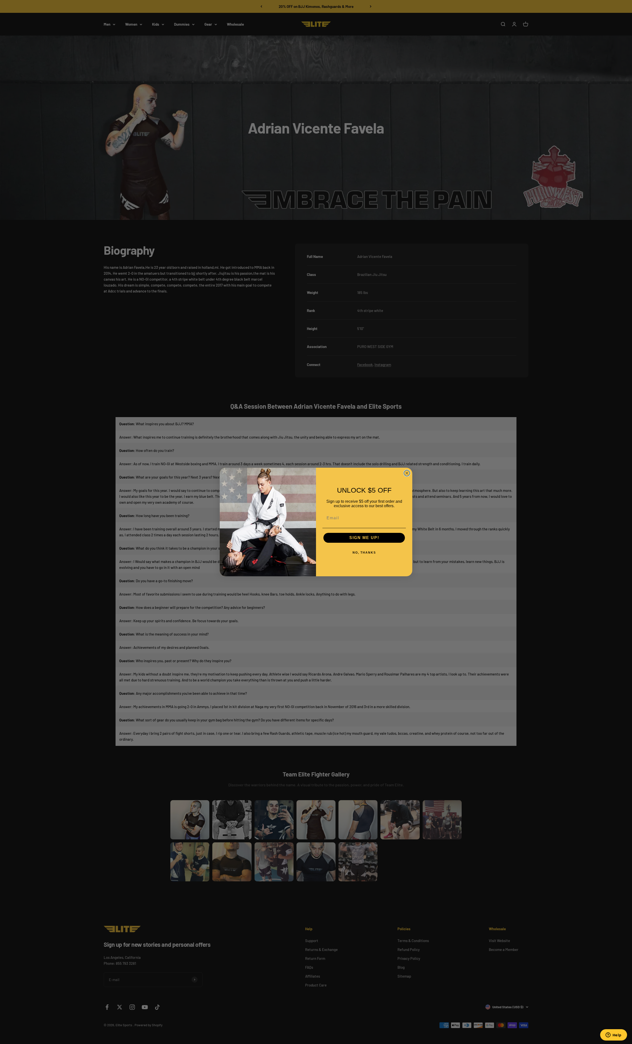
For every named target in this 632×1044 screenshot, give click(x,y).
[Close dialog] (407, 473)
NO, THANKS (364, 552)
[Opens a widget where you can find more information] (613, 1035)
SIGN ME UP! (364, 538)
